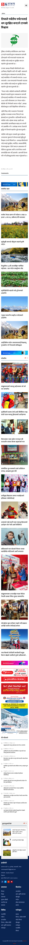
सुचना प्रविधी (4, 900)
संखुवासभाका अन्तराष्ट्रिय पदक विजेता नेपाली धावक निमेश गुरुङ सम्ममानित (13, 595)
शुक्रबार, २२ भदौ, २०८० (9, 808)
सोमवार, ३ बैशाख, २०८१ (9, 779)
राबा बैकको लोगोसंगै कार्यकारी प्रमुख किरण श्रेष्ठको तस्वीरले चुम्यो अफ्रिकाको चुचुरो (13, 656)
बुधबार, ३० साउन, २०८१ (9, 771)
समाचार (3, 897)
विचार (2, 891)
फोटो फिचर (19, 920)
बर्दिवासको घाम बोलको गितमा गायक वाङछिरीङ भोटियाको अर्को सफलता (12, 550)
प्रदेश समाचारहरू (20, 902)
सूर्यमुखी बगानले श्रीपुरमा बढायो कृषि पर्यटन (12, 243)
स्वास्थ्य (3, 905)
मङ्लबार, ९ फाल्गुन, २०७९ (10, 794)
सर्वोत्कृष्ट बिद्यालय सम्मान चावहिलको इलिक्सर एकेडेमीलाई (12, 497)
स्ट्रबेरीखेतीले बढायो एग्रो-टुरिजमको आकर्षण (12, 292)
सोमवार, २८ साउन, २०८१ (9, 801)
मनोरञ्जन (3, 928)
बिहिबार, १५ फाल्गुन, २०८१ (10, 743)
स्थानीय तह (4, 902)
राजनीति (3, 914)
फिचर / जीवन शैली (6, 923)
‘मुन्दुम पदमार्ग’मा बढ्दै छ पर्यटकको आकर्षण (12, 317)
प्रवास (17, 905)
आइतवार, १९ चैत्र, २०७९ (9, 786)
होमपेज (3, 14)
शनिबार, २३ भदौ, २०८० (9, 764)
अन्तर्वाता (18, 891)
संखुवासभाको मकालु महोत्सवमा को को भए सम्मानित (13, 388)
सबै (25, 358)
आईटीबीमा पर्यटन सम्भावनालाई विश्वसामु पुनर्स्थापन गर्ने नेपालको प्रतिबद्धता (13, 344)
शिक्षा (2, 894)
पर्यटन (17, 900)
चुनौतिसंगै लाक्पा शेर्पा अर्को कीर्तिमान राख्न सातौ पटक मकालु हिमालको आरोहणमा (14, 413)
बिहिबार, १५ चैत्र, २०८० (9, 749)
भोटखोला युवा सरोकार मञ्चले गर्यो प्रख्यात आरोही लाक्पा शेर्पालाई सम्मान (14, 625)
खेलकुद (18, 897)
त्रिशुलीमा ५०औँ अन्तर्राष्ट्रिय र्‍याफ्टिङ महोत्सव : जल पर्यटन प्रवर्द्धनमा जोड (12, 267)
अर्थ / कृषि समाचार (21, 894)
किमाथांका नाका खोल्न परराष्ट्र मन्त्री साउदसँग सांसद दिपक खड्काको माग (13, 440)
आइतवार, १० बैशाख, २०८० (10, 756)
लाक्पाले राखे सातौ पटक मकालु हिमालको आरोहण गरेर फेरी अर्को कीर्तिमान (14, 524)
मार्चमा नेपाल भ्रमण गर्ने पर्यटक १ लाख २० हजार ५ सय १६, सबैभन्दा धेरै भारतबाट (14, 216)
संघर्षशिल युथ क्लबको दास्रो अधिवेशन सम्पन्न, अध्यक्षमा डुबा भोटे (13, 470)
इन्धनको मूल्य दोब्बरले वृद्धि (18, 840)
